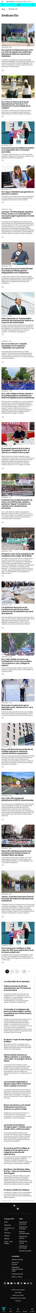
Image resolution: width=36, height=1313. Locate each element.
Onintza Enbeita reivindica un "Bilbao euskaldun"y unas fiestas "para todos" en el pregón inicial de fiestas (18, 1058)
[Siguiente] (32, 1)
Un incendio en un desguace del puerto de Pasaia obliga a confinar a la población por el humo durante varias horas (17, 1012)
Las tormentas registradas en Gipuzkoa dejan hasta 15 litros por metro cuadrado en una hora (17, 1084)
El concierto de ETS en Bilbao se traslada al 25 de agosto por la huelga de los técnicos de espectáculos (17, 1151)
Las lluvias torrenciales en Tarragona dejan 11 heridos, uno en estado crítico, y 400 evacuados (18, 1127)
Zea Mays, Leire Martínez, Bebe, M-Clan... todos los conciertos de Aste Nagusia (17, 1171)
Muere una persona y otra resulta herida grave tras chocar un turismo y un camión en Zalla (17, 1107)
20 (24, 971)
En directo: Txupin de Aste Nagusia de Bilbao (18, 1040)
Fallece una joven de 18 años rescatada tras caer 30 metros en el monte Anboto (17, 988)
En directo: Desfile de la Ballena (16, 1190)
